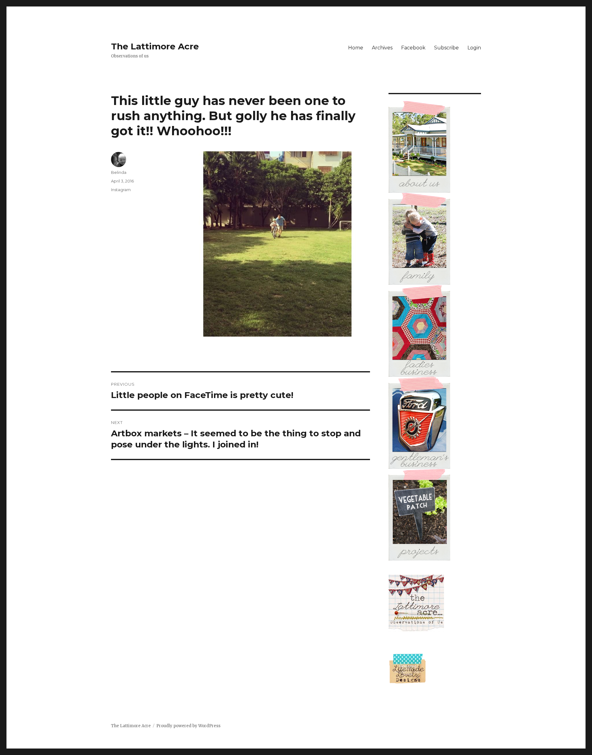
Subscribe (446, 48)
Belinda (118, 172)
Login (474, 48)
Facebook (413, 48)
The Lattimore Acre (155, 46)
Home (355, 48)
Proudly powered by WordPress (188, 725)
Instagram (121, 189)
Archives (382, 48)
